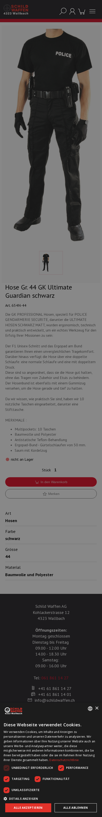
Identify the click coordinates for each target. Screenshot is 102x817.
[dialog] (51, 760)
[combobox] (90, 708)
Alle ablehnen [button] (75, 808)
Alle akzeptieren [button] (28, 808)
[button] (51, 798)
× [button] (96, 708)
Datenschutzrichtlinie (64, 760)
